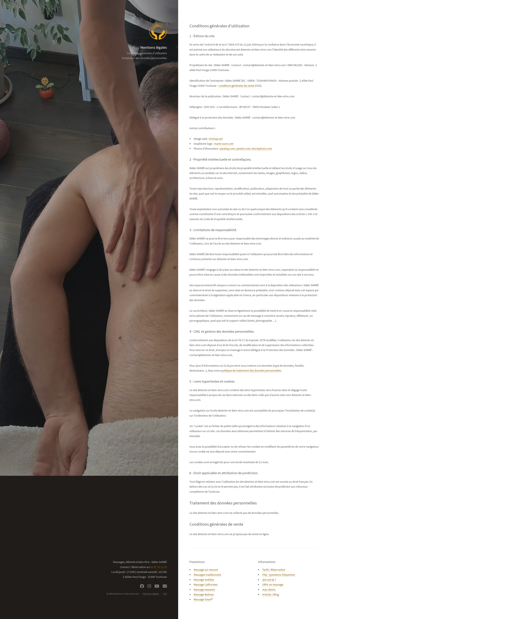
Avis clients (268, 589)
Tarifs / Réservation (273, 569)
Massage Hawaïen (204, 589)
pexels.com (243, 148)
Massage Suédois (204, 579)
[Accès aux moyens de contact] (165, 586)
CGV (165, 593)
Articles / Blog (270, 594)
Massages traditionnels (207, 575)
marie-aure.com (224, 143)
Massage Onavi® (203, 599)
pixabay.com (227, 148)
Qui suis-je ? (269, 579)
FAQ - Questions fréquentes (278, 575)
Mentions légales (151, 593)
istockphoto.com (262, 148)
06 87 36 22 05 (158, 567)
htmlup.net (216, 139)
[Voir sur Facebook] (142, 586)
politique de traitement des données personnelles (251, 370)
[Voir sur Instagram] (149, 586)
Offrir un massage (272, 584)
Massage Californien (206, 584)
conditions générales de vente (236, 85)
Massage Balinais (204, 594)
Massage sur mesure (206, 569)
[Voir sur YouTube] (156, 586)
